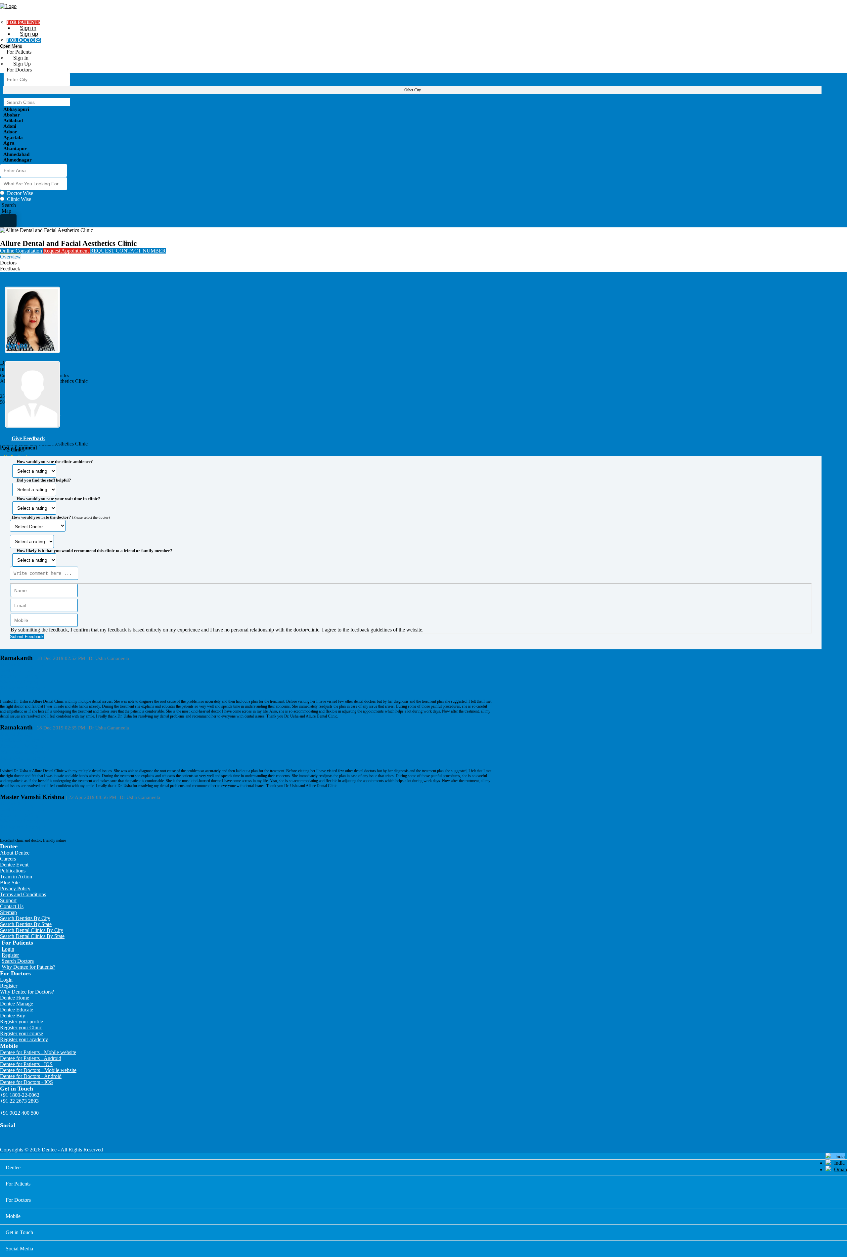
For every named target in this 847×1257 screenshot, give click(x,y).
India (839, 1163)
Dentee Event (14, 864)
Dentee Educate (16, 1009)
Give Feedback (28, 438)
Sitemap (8, 912)
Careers (8, 858)
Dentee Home (14, 998)
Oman (840, 1169)
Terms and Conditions (23, 894)
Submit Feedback (27, 636)
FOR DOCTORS (24, 40)
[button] (411, 547)
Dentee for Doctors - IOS (26, 1082)
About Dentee (14, 853)
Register (10, 955)
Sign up (29, 34)
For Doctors (19, 69)
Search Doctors (18, 961)
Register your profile (21, 1021)
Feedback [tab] (10, 268)
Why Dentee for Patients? (28, 967)
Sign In (20, 58)
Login (8, 949)
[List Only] (8, 220)
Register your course (21, 1033)
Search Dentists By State (26, 924)
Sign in (28, 28)
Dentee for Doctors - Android (31, 1076)
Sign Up (22, 64)
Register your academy (24, 1039)
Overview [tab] (10, 256)
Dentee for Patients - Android (30, 1058)
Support (8, 900)
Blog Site (10, 882)
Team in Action (16, 876)
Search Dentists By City (25, 918)
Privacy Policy (15, 888)
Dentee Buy (12, 1015)
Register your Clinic (21, 1027)
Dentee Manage (16, 1003)
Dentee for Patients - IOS (26, 1064)
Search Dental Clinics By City (31, 930)
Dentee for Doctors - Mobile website (38, 1070)
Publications (12, 870)
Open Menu (11, 46)
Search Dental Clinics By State (32, 936)
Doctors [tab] (8, 262)
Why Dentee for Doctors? (27, 992)
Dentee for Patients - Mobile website (38, 1052)
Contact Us (11, 906)
